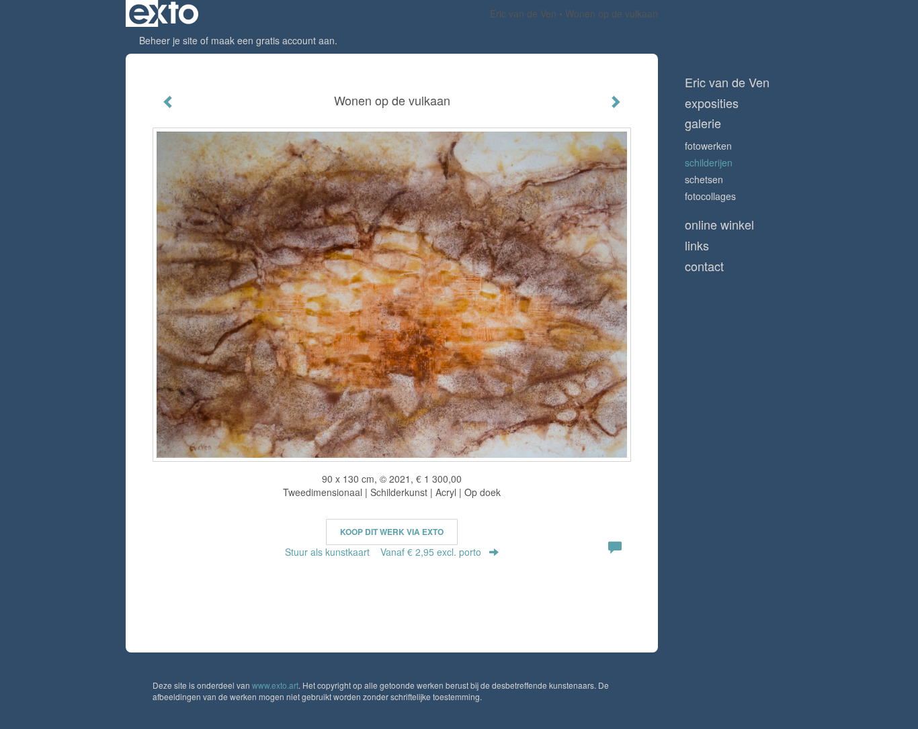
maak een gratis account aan (273, 40)
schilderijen (709, 162)
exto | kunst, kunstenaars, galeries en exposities (164, 13)
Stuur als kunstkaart (383, 551)
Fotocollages (710, 196)
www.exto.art (275, 685)
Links (697, 245)
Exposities (712, 103)
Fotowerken (708, 145)
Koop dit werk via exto (392, 532)
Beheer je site (168, 40)
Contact (704, 266)
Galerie (703, 123)
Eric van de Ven (523, 13)
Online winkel (719, 224)
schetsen (704, 179)
